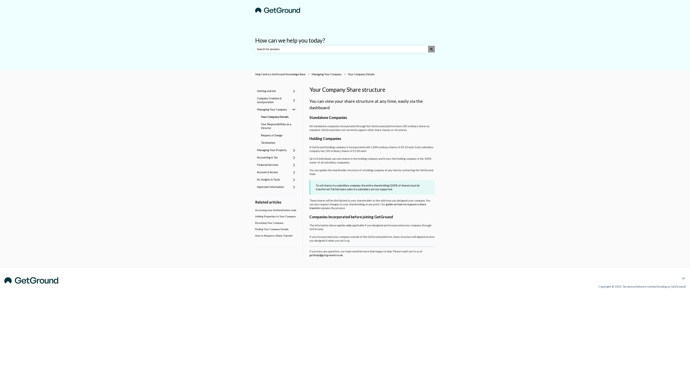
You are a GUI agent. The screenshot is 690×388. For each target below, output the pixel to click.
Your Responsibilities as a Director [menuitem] (276, 126)
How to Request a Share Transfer (274, 235)
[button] (294, 91)
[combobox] (341, 49)
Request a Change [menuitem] (271, 135)
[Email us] (683, 278)
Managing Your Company (327, 74)
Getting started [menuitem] (266, 91)
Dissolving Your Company (269, 222)
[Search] (431, 49)
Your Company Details (361, 74)
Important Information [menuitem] (270, 186)
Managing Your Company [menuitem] (272, 109)
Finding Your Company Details (272, 229)
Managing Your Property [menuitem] (272, 150)
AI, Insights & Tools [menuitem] (268, 179)
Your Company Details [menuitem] (275, 116)
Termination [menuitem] (268, 142)
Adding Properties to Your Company (275, 216)
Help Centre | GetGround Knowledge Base (280, 74)
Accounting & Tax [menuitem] (267, 157)
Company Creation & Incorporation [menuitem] (269, 100)
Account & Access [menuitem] (267, 172)
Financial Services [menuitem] (267, 164)
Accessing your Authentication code (275, 210)
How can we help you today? (290, 40)
